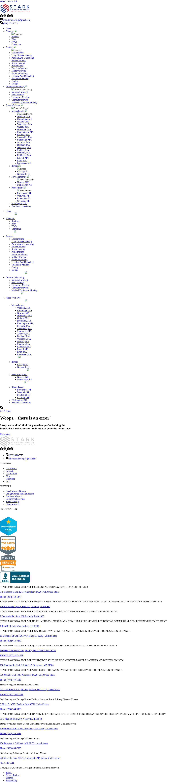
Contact (9, 471)
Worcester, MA (24, 147)
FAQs (14, 42)
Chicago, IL (22, 171)
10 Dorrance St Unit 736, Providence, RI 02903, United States (28, 636)
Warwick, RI (23, 196)
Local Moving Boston (16, 491)
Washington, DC (19, 203)
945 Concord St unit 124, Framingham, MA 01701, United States (29, 592)
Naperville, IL (23, 174)
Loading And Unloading (22, 76)
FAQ (8, 481)
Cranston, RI (23, 201)
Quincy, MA (23, 127)
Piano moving (17, 65)
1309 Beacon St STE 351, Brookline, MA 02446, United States (29, 728)
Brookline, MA (24, 129)
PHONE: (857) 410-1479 (11, 655)
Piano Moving (12, 504)
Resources (10, 479)
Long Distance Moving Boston (20, 493)
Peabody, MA (23, 134)
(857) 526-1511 (7, 763)
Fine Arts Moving (19, 68)
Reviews (15, 36)
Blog (13, 39)
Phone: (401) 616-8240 (10, 640)
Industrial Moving (19, 92)
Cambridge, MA (24, 119)
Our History (11, 468)
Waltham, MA (23, 116)
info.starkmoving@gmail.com (16, 20)
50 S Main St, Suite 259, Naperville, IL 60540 (21, 719)
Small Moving (12, 501)
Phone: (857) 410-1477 (10, 597)
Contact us (16, 44)
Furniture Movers (14, 496)
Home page (5, 434)
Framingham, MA (25, 132)
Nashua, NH (23, 182)
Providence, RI (24, 193)
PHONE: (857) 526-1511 (11, 694)
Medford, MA (23, 152)
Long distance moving (21, 55)
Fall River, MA (24, 155)
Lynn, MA (22, 160)
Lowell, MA (23, 158)
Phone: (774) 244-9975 (10, 709)
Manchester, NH (24, 185)
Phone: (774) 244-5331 (10, 733)
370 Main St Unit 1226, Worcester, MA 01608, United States (27, 675)
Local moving (17, 52)
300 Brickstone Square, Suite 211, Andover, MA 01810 (25, 606)
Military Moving (18, 71)
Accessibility (11, 780)
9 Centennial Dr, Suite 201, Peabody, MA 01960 (22, 616)
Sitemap (10, 778)
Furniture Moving (19, 73)
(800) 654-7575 (10, 23)
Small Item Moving (20, 78)
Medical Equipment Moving (24, 102)
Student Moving (18, 60)
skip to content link (8, 1)
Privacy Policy (13, 775)
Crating (14, 81)
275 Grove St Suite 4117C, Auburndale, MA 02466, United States (30, 758)
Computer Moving (19, 100)
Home (8, 28)
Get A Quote (5, 411)
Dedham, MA (23, 145)
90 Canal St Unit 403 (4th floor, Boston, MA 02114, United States (30, 689)
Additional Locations (21, 206)
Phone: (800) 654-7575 (10, 748)
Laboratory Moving (20, 97)
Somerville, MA (24, 137)
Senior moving (18, 63)
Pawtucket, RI (23, 198)
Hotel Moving (17, 94)
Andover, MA (23, 142)
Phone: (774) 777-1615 (10, 680)
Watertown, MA (24, 124)
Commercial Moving (15, 499)
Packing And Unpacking (22, 58)
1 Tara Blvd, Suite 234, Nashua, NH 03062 (19, 626)
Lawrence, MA (24, 163)
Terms (9, 772)
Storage (14, 83)
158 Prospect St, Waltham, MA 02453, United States (24, 743)
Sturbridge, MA (24, 139)
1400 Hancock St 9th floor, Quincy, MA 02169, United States (28, 650)
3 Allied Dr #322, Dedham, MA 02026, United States (24, 704)
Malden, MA (23, 150)
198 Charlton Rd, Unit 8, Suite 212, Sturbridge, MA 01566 (27, 665)
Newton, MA (23, 121)
